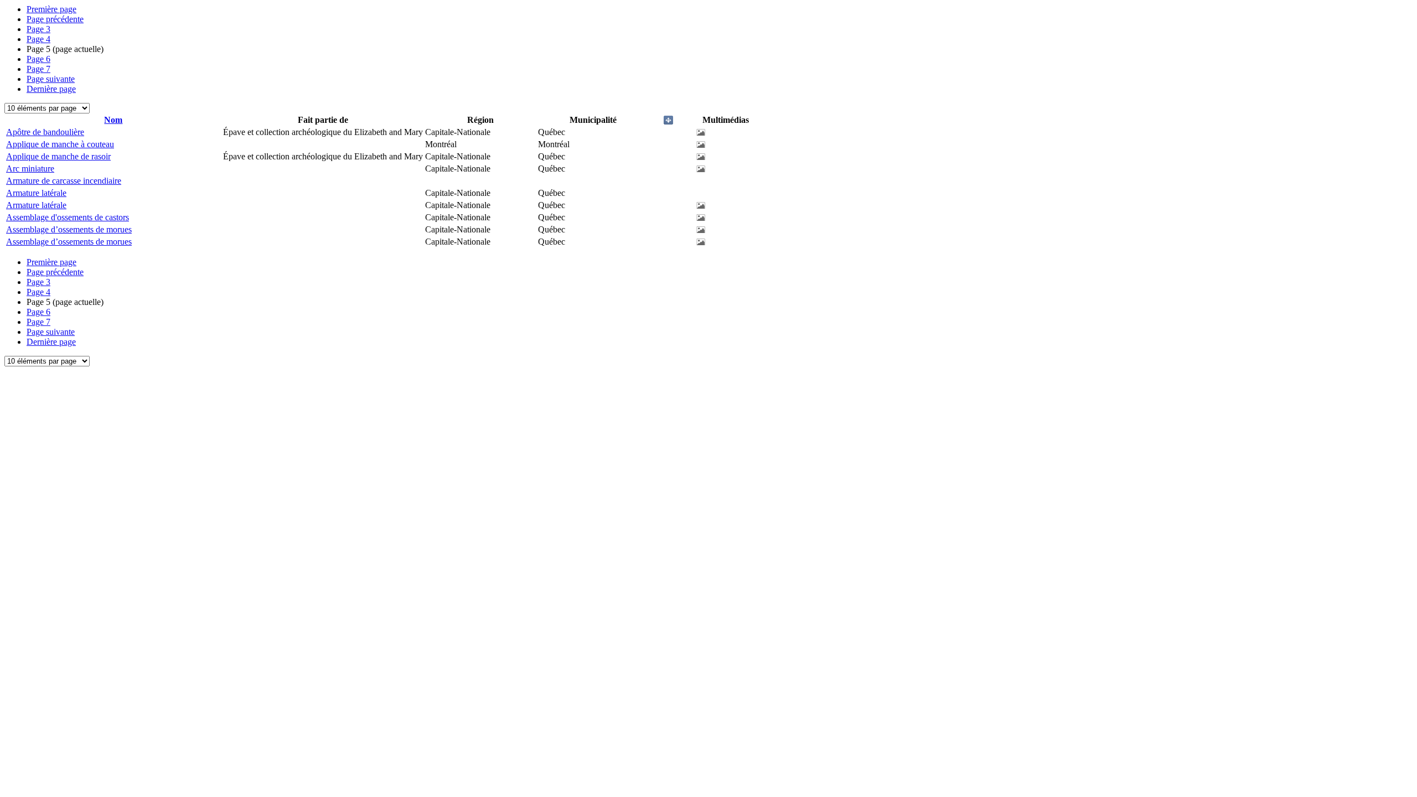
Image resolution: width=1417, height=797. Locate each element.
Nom (113, 120)
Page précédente (55, 19)
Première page (51, 9)
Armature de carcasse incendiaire (63, 180)
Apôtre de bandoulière (45, 132)
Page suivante (51, 79)
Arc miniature (30, 168)
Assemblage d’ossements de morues (69, 229)
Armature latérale (36, 193)
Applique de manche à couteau (60, 144)
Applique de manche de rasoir (58, 156)
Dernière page (51, 89)
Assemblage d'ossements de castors (67, 217)
